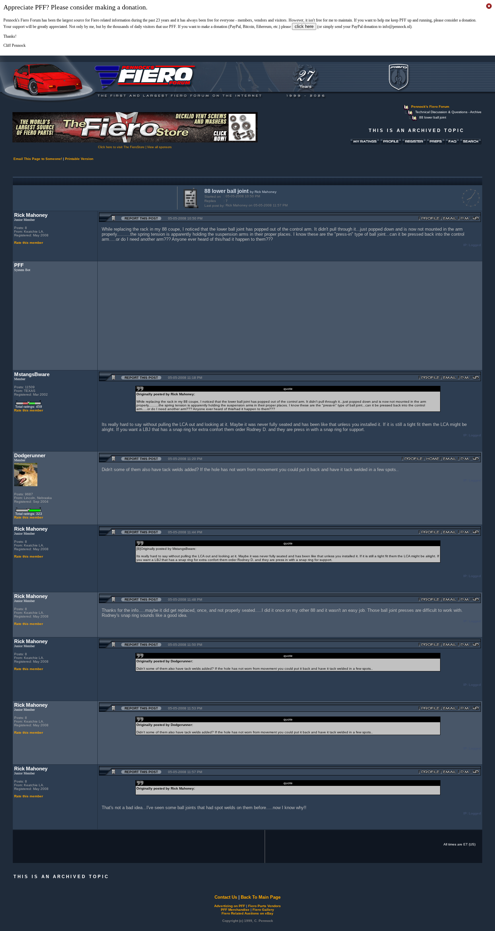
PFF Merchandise (235, 909)
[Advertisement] (93, 197)
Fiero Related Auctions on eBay (247, 913)
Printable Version (79, 159)
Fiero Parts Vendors (264, 906)
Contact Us (225, 897)
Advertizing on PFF (229, 906)
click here (304, 26)
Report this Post (141, 218)
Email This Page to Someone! (37, 159)
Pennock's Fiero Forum (430, 106)
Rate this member (28, 242)
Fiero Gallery (263, 909)
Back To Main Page (260, 897)
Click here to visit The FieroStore (121, 147)
